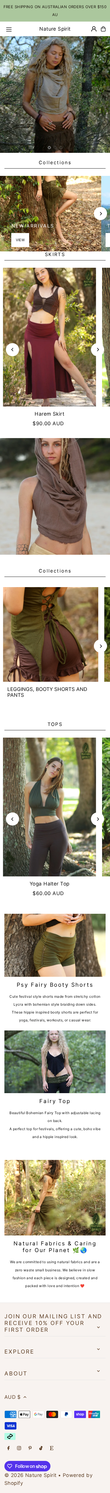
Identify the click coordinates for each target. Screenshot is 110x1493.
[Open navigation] (14, 29)
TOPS (55, 724)
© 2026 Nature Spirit (30, 1475)
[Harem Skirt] (49, 337)
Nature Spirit (55, 29)
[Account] (94, 28)
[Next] (100, 213)
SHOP (55, 74)
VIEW (20, 240)
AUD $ (12, 1397)
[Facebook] (8, 1448)
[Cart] (103, 28)
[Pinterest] (30, 1448)
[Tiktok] (41, 1448)
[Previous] (12, 349)
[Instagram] (19, 1448)
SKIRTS (55, 254)
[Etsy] (51, 1448)
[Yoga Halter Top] (49, 807)
